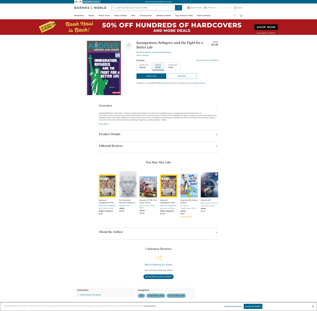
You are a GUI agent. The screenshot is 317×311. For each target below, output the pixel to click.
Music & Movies (204, 15)
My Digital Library (198, 83)
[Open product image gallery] (103, 68)
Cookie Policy (150, 306)
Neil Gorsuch (145, 205)
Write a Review (142, 55)
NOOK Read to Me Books (113, 295)
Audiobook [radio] (172, 66)
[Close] (313, 306)
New (133, 15)
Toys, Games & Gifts (184, 15)
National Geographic (107, 205)
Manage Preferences (232, 306)
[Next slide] (218, 182)
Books (91, 15)
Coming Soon (146, 15)
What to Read (120, 15)
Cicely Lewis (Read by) (161, 52)
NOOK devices (162, 83)
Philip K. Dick (124, 205)
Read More (103, 124)
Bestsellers (79, 15)
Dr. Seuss (184, 205)
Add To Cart (151, 76)
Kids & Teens (104, 15)
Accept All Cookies (253, 306)
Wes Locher (205, 203)
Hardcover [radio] (144, 66)
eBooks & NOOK (163, 15)
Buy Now (182, 76)
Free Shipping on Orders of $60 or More (158, 2)
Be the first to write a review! (158, 277)
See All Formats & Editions (207, 60)
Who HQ (214, 203)
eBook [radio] (158, 66)
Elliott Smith (144, 52)
